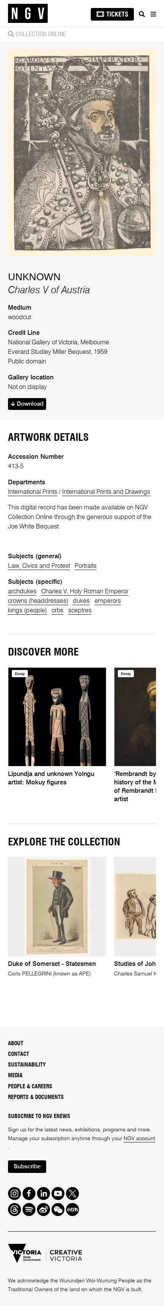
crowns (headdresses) (38, 601)
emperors (108, 601)
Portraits (85, 566)
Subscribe (27, 1167)
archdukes (22, 591)
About (15, 1043)
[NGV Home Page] (28, 13)
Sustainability (27, 1065)
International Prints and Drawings (106, 492)
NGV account (139, 1138)
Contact (18, 1054)
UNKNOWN (34, 277)
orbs (57, 610)
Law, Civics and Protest (39, 566)
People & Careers (30, 1086)
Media (15, 1075)
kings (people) (27, 610)
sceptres (80, 610)
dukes (81, 601)
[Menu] (153, 14)
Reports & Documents (36, 1097)
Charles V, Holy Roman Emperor (85, 591)
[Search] (142, 14)
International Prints (32, 492)
